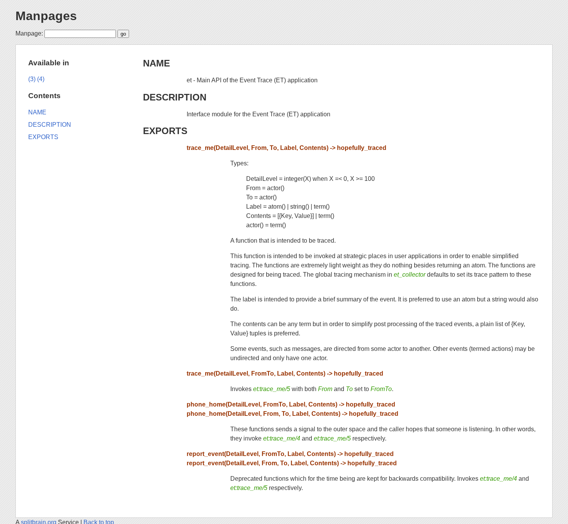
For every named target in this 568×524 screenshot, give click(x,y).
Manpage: (29, 33)
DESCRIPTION (174, 97)
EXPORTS (165, 131)
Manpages (46, 16)
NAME (156, 63)
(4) (40, 79)
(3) (32, 79)
